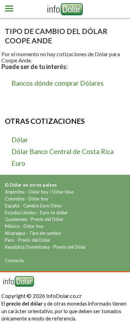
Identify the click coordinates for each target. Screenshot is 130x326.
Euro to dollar (54, 212)
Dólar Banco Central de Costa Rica (62, 151)
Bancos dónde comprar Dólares (57, 83)
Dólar (19, 140)
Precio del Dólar (47, 219)
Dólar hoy (38, 192)
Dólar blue (62, 192)
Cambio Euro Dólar (42, 205)
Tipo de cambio (45, 233)
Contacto (14, 260)
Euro (18, 163)
